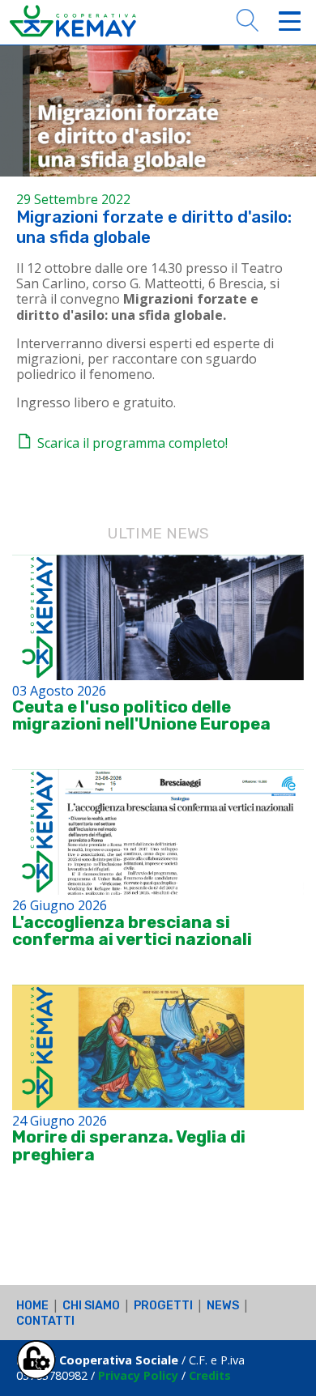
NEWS (223, 1306)
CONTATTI (45, 1321)
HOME (32, 1306)
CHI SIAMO (91, 1306)
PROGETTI (163, 1306)
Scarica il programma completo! (131, 443)
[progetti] (158, 617)
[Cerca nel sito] (247, 19)
